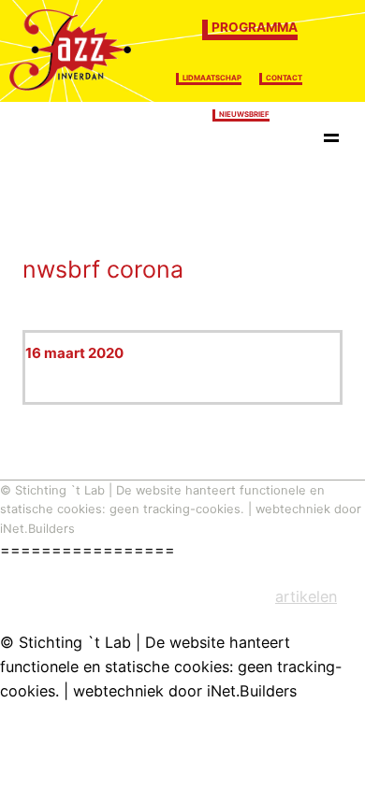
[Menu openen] (331, 141)
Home (53, 140)
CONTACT (284, 77)
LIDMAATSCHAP (211, 77)
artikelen (306, 596)
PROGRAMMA (255, 27)
